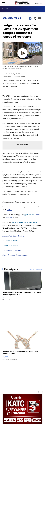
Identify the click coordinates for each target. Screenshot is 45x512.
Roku (38, 214)
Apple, (26, 214)
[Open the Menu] (3, 3)
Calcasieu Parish (12, 18)
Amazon (9, 217)
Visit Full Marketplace (35, 269)
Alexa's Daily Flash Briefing (13, 236)
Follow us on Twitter (10, 240)
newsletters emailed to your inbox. (24, 222)
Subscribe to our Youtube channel (15, 255)
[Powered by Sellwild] (39, 392)
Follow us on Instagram (12, 250)
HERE (9, 209)
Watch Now (39, 3)
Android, (32, 214)
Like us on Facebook (10, 245)
